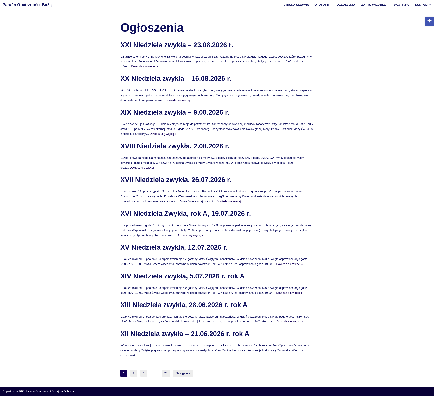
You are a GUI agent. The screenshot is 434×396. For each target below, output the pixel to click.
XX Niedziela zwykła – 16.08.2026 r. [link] (175, 78)
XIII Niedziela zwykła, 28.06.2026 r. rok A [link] (184, 305)
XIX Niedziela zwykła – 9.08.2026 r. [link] (174, 112)
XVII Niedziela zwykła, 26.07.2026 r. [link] (175, 179)
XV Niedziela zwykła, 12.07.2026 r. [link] (174, 247)
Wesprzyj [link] (401, 4)
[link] (429, 21)
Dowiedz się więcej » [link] (144, 66)
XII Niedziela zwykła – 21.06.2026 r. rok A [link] (184, 333)
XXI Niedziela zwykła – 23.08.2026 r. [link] (176, 45)
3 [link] (143, 373)
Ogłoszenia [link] (346, 4)
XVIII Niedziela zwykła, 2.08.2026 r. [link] (174, 146)
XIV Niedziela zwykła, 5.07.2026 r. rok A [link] (182, 276)
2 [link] (133, 373)
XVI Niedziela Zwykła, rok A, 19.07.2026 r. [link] (185, 213)
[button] (330, 5)
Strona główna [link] (296, 4)
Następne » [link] (183, 373)
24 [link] (165, 373)
